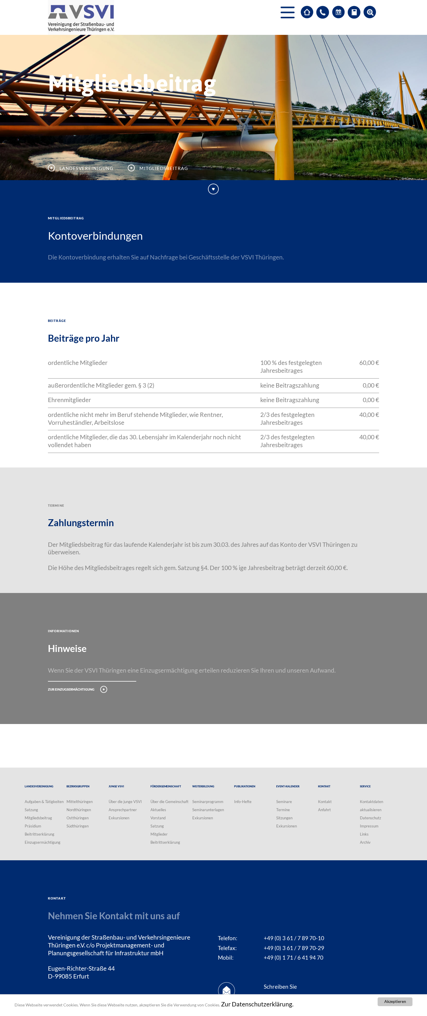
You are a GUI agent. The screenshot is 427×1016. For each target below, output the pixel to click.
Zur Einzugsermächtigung (71, 688)
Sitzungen (284, 818)
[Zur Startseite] (307, 12)
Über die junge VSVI (125, 801)
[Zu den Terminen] (338, 12)
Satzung (31, 809)
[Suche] (369, 12)
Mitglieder (159, 834)
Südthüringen (78, 826)
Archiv (365, 842)
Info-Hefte (243, 801)
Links (364, 834)
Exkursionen (119, 818)
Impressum (369, 826)
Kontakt (325, 801)
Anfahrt (324, 809)
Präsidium (33, 826)
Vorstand (158, 818)
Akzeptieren (395, 1001)
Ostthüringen (78, 818)
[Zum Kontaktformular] (322, 12)
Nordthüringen (79, 809)
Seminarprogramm (207, 801)
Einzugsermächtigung (42, 842)
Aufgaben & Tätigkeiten (44, 801)
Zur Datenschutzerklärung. (257, 1004)
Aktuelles (158, 809)
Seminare (284, 801)
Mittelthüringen (80, 801)
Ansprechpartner (123, 809)
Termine (283, 809)
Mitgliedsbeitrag (38, 818)
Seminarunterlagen (208, 809)
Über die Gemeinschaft (169, 801)
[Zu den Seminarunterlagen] (354, 12)
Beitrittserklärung (39, 834)
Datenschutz (370, 818)
